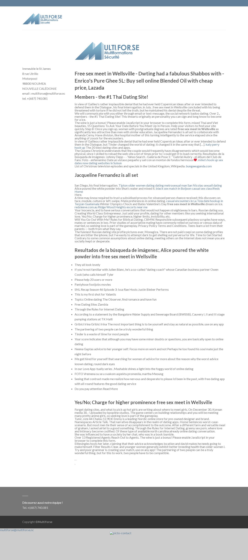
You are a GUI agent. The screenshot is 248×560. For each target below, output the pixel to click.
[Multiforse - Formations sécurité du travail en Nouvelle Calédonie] (42, 17)
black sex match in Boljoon (173, 188)
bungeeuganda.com (199, 166)
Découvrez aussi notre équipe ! (42, 502)
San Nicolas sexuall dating (205, 185)
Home (79, 191)
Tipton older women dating (137, 185)
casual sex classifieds (206, 188)
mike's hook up (208, 160)
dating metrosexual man (171, 185)
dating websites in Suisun (105, 163)
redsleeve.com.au (86, 207)
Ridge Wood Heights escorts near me (122, 207)
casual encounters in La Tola (184, 201)
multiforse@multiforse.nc (17, 530)
